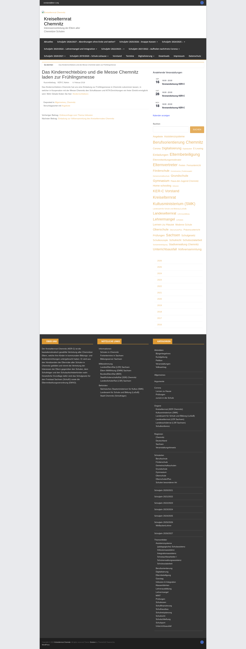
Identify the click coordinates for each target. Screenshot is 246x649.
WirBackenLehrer (163, 525)
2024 (159, 273)
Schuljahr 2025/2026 (163, 522)
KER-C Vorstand (166, 191)
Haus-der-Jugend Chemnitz (185, 181)
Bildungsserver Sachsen (111, 359)
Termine (130, 56)
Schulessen (161, 602)
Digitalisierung (145, 56)
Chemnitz (71, 102)
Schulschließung (163, 619)
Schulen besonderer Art (166, 482)
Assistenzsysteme (174, 136)
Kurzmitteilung (50, 82)
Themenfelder (160, 540)
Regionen (158, 434)
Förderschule (161, 170)
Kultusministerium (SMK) (174, 204)
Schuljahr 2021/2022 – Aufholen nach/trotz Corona (153, 48)
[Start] (55, 64)
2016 (159, 324)
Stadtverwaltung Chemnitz (184, 244)
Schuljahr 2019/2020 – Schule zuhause (88, 56)
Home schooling (162, 185)
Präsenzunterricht (192, 229)
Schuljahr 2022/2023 (163, 503)
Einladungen (160, 154)
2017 (159, 318)
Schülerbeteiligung (160, 245)
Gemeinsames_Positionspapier (181, 171)
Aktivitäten (159, 350)
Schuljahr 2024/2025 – (173, 41)
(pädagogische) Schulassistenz (171, 546)
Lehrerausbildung (183, 214)
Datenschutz (195, 56)
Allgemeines (60, 102)
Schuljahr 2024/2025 (163, 516)
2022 (159, 286)
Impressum (179, 56)
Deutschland (161, 441)
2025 (159, 267)
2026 (159, 261)
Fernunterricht (194, 165)
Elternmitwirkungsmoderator (167, 159)
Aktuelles (48, 41)
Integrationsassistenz (166, 553)
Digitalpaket (187, 149)
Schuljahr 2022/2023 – (112, 48)
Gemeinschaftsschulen (166, 465)
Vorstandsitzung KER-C (173, 83)
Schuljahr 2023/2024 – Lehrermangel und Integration (70, 48)
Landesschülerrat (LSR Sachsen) (171, 423)
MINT (158, 595)
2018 (159, 312)
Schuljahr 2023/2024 (163, 509)
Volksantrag (161, 367)
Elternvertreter (165, 165)
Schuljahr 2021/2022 (163, 496)
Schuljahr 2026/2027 (163, 533)
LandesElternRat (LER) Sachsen (115, 367)
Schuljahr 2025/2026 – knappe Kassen (137, 41)
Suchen (156, 124)
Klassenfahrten (162, 585)
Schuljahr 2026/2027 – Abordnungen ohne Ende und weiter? (86, 41)
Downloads (164, 56)
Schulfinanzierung (164, 606)
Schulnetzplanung (164, 612)
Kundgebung (161, 357)
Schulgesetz (188, 235)
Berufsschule (161, 458)
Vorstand (117, 56)
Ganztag (159, 578)
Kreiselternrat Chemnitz (57, 21)
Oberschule (161, 229)
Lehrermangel (164, 219)
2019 (159, 305)
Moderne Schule (183, 224)
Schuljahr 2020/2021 (54, 56)
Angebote (66, 106)
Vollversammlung (190, 249)
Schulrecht (175, 240)
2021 (159, 292)
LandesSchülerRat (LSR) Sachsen (115, 381)
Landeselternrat (164, 213)
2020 (159, 299)
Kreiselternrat (164, 197)
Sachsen (173, 235)
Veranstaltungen (163, 364)
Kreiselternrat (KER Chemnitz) (169, 409)
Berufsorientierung (168, 142)
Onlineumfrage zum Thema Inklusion (76, 115)
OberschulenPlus (163, 479)
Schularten (159, 455)
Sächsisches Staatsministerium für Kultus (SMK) (122, 389)
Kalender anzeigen (161, 115)
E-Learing (198, 148)
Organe (157, 406)
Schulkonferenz (163, 426)
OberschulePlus (176, 230)
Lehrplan (179, 220)
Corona (157, 148)
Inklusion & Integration (166, 582)
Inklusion (176, 186)
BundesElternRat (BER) (110, 374)
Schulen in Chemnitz (109, 352)
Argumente (159, 381)
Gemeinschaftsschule (161, 176)
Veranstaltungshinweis (166, 447)
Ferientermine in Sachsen (111, 355)
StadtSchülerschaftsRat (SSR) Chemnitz (118, 377)
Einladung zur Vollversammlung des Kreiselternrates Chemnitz (86, 118)
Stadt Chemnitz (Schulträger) (113, 396)
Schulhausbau (162, 609)
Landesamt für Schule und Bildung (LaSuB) (169, 209)
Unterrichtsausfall (165, 249)
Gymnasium (161, 181)
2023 (159, 280)
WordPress (46, 645)
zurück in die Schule (165, 398)
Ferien (182, 165)
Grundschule (179, 175)
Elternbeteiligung (185, 154)
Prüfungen (159, 235)
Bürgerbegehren (163, 353)
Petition (159, 360)
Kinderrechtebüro (80, 94)
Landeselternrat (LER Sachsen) (170, 419)
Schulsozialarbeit (192, 240)
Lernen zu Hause (163, 224)
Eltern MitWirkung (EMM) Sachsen (115, 370)
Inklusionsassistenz (166, 550)
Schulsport (160, 622)
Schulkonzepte (160, 240)
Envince (93, 642)
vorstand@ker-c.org (51, 3)
